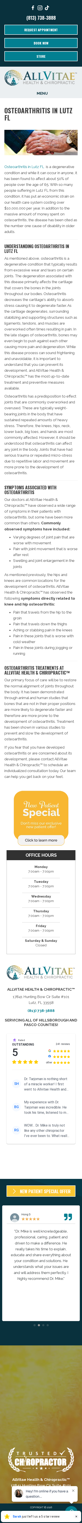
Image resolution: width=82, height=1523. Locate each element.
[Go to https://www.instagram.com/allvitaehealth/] (40, 8)
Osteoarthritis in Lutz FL (24, 167)
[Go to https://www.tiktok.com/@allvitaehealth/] (47, 8)
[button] (34, 1325)
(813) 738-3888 (41, 17)
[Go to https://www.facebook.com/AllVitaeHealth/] (33, 8)
